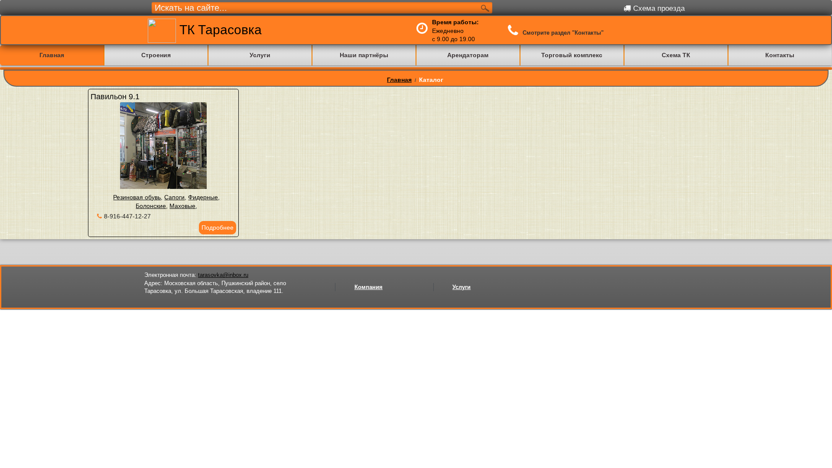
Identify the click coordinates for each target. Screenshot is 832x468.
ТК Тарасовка (219, 30)
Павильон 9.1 (115, 96)
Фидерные (203, 197)
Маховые (182, 205)
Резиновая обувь (137, 197)
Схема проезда (658, 8)
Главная (399, 79)
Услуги (461, 287)
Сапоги (174, 197)
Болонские (151, 205)
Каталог (431, 79)
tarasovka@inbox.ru (223, 275)
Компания (368, 287)
